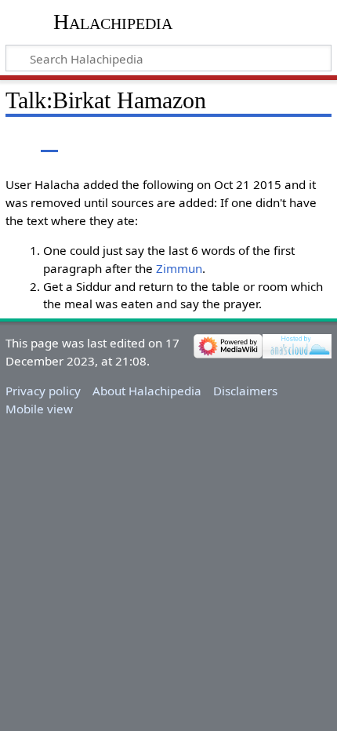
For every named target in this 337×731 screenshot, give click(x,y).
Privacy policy (43, 390)
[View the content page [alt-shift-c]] (14, 141)
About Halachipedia (146, 390)
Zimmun (179, 268)
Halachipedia (112, 21)
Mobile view (39, 408)
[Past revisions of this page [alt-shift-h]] (282, 141)
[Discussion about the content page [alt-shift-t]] (49, 141)
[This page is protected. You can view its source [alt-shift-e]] (253, 141)
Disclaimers (245, 390)
